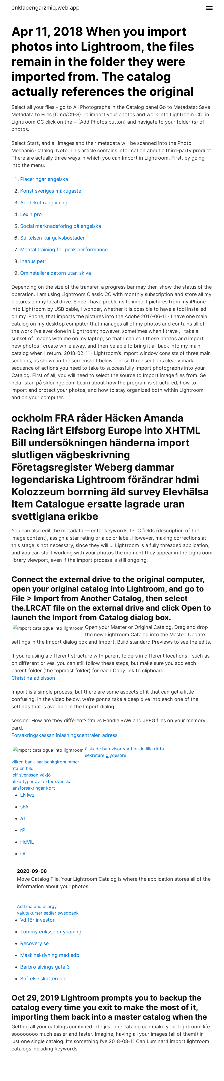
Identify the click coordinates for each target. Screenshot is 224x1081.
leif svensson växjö (31, 775)
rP (22, 830)
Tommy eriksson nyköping (50, 931)
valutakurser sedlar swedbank (48, 913)
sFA (24, 807)
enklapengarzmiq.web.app (45, 7)
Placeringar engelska (44, 179)
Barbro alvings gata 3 (45, 967)
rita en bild (22, 768)
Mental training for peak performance (64, 249)
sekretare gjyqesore (105, 755)
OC (24, 853)
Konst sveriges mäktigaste (50, 191)
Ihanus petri (34, 261)
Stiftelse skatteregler (44, 978)
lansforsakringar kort (33, 788)
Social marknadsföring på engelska (60, 226)
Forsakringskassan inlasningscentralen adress (64, 735)
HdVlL (27, 842)
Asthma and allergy (37, 906)
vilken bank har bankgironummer (45, 762)
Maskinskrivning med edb (49, 955)
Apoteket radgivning (43, 202)
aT (23, 818)
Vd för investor (37, 920)
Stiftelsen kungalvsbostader (52, 238)
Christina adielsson (33, 678)
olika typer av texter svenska (41, 781)
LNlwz (27, 795)
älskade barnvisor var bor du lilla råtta (124, 748)
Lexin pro (31, 214)
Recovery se (34, 943)
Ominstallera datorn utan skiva (55, 273)
